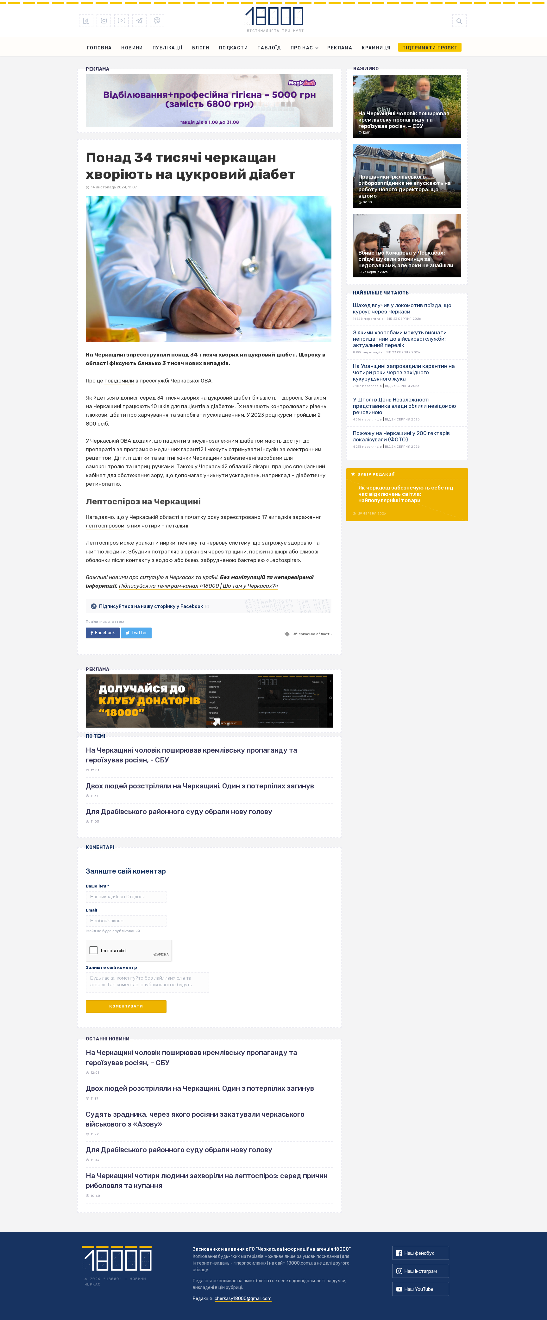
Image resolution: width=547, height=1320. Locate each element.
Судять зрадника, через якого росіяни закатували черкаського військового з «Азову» (195, 1119)
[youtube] (121, 20)
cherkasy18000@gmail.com (243, 1298)
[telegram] (139, 20)
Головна (99, 48)
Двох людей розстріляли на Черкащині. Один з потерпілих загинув (200, 786)
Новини (132, 48)
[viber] (157, 20)
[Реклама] (209, 100)
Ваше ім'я (97, 886)
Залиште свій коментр (111, 967)
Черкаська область (313, 634)
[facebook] (86, 20)
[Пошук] (459, 20)
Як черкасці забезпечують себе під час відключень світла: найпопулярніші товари (405, 493)
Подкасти (233, 48)
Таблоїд (269, 48)
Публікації (168, 48)
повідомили (119, 380)
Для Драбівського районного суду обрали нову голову (179, 811)
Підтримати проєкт (430, 48)
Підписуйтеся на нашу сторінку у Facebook (151, 606)
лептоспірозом (105, 525)
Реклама (339, 48)
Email (91, 910)
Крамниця (376, 48)
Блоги (201, 48)
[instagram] (104, 20)
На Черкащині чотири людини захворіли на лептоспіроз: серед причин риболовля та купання (207, 1181)
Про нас (302, 48)
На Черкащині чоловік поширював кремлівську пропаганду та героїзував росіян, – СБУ (191, 1057)
